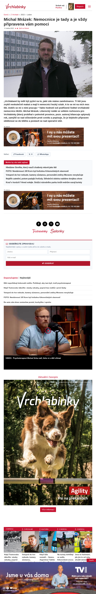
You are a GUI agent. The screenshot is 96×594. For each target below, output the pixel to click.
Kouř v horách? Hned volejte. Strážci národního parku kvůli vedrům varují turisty (44, 182)
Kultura (44, 529)
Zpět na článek (23, 28)
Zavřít (91, 560)
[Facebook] (38, 224)
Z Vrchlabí (15, 15)
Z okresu (9, 529)
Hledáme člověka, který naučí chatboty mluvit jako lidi (31, 167)
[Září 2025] (71, 6)
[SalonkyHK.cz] (57, 231)
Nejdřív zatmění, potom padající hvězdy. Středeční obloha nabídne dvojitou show (44, 178)
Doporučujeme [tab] (11, 278)
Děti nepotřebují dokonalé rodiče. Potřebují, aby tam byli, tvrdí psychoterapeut (37, 283)
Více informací (48, 510)
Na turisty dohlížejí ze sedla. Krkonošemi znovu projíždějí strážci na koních (65, 560)
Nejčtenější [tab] (25, 278)
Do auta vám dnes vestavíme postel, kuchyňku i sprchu (27, 302)
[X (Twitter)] (51, 224)
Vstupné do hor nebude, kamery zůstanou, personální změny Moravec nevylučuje (44, 175)
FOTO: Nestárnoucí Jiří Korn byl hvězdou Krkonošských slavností (37, 171)
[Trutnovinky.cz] (40, 231)
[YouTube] (57, 224)
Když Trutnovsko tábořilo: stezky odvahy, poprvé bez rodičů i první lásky (35, 288)
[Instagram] (44, 224)
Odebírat (49, 263)
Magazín (80, 6)
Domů (6, 15)
